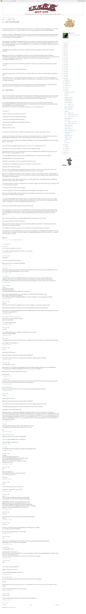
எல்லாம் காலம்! (67, 120)
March (66, 148)
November (67, 81)
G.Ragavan (4, 338)
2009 (65, 73)
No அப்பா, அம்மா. (68, 139)
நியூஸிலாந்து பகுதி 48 (68, 97)
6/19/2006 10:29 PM (7, 384)
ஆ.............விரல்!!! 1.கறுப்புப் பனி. (70, 123)
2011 (65, 69)
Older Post (57, 604)
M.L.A (66, 140)
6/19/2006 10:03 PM (7, 376)
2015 (65, 62)
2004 (65, 153)
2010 (65, 71)
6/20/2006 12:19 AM (7, 431)
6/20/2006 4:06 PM (6, 590)
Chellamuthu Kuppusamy (7, 434)
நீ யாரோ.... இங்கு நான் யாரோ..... (70, 130)
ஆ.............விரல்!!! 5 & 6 (69, 113)
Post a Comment (5, 602)
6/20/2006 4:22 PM (6, 599)
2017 (65, 59)
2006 (65, 78)
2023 (65, 49)
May (66, 144)
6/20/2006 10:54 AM (7, 519)
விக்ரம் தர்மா (67, 93)
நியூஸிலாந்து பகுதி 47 (68, 99)
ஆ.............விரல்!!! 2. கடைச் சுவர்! (70, 121)
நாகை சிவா (4, 276)
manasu (3, 446)
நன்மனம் (4, 246)
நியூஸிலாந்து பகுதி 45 (68, 107)
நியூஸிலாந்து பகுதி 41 (68, 135)
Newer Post (4, 604)
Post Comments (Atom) (11, 607)
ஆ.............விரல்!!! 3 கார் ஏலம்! (70, 116)
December (67, 80)
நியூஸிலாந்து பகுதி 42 (68, 132)
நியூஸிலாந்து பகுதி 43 (68, 125)
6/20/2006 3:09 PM (6, 557)
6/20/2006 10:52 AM (7, 509)
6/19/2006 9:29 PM (6, 344)
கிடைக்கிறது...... (67, 142)
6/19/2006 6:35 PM (6, 264)
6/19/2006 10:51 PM (7, 420)
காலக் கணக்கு (67, 133)
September (67, 85)
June (66, 90)
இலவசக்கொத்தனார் (6, 387)
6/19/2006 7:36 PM (6, 282)
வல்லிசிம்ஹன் (4, 379)
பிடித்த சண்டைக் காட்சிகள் (69, 92)
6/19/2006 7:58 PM (6, 298)
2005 (65, 152)
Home (31, 604)
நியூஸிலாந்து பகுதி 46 (68, 102)
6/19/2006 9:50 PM (6, 359)
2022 (65, 50)
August (66, 87)
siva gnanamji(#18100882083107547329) (10, 316)
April (66, 146)
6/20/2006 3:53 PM (6, 574)
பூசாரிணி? (66, 111)
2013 (65, 66)
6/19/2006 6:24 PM (6, 252)
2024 (65, 47)
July (66, 88)
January (66, 150)
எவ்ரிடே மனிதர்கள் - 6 (68, 100)
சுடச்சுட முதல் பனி (68, 126)
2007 (65, 76)
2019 (65, 56)
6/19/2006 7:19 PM (6, 273)
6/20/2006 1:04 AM (6, 443)
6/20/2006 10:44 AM (7, 479)
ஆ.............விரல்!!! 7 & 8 (8, 19)
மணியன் (4, 268)
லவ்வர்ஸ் (66, 95)
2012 (65, 68)
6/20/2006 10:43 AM (7, 464)
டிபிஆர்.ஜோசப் (5, 362)
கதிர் (3, 424)
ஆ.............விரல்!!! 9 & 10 (69, 106)
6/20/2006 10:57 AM (7, 533)
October (66, 83)
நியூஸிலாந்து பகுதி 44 (68, 118)
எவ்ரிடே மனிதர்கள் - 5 (68, 128)
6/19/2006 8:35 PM (6, 324)
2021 (65, 52)
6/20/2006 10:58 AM (7, 544)
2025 (65, 45)
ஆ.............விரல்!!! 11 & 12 (69, 104)
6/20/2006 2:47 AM (6, 450)
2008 (65, 75)
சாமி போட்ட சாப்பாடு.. (68, 137)
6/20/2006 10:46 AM (7, 491)
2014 (65, 64)
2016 (65, 61)
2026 (65, 43)
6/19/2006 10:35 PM (7, 390)
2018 (65, 57)
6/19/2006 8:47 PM (6, 335)
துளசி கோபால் (5, 255)
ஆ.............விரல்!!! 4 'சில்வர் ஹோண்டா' (71, 114)
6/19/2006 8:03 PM (6, 313)
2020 (65, 54)
